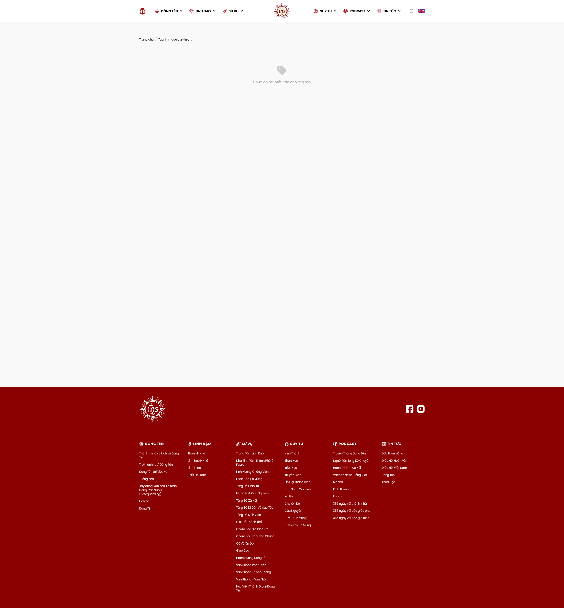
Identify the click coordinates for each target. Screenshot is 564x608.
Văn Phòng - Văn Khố (251, 579)
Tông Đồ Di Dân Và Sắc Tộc (254, 508)
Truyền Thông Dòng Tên (349, 453)
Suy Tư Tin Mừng (296, 518)
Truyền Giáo (293, 475)
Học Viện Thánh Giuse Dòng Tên (255, 588)
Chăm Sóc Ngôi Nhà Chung (255, 536)
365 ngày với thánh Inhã (350, 504)
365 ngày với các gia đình (351, 518)
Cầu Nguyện (293, 511)
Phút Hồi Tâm (197, 475)
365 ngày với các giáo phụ (351, 511)
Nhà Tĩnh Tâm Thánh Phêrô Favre (254, 463)
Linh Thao (194, 468)
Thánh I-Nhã (196, 453)
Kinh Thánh (292, 453)
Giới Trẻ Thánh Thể (249, 522)
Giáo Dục (242, 550)
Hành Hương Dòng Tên (251, 558)
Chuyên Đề (292, 504)
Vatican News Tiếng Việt (350, 475)
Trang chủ (146, 39)
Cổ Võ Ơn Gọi (245, 543)
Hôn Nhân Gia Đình (298, 489)
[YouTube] (421, 409)
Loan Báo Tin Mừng (249, 479)
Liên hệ (144, 501)
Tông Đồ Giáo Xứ (247, 486)
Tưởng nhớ (146, 479)
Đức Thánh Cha (392, 453)
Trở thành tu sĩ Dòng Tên (156, 465)
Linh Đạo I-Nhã (198, 461)
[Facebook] (410, 409)
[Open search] (410, 11)
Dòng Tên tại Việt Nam (154, 472)
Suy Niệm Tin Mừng (298, 525)
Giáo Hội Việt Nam (394, 468)
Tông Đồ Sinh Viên (248, 515)
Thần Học (291, 461)
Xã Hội (289, 496)
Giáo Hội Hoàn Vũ (394, 461)
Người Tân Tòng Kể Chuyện (351, 461)
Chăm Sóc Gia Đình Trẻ (252, 529)
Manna (338, 482)
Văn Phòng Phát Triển (251, 565)
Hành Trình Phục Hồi (347, 468)
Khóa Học (388, 482)
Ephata (338, 496)
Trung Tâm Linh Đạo (250, 453)
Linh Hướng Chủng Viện (252, 472)
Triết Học (291, 468)
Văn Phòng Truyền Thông (253, 572)
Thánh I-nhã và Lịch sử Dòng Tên (159, 455)
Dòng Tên (145, 508)
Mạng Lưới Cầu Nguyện (252, 493)
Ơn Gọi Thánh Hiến (297, 482)
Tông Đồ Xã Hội (246, 500)
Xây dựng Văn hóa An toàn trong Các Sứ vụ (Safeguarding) (158, 490)
